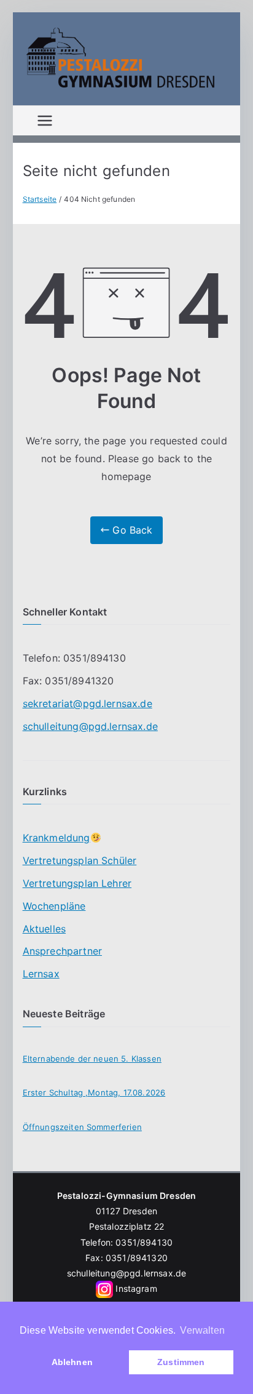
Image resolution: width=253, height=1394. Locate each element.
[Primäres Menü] (45, 120)
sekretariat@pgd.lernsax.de (87, 703)
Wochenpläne (54, 906)
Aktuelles (44, 929)
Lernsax (41, 973)
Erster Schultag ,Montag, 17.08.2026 (94, 1092)
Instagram (136, 1288)
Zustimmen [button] (180, 1362)
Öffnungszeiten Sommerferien (82, 1127)
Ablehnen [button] (72, 1362)
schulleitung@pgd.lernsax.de (90, 726)
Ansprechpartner (62, 951)
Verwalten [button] (202, 1330)
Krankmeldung (56, 837)
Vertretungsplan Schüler (80, 860)
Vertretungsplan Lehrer (77, 883)
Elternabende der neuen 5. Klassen (92, 1059)
